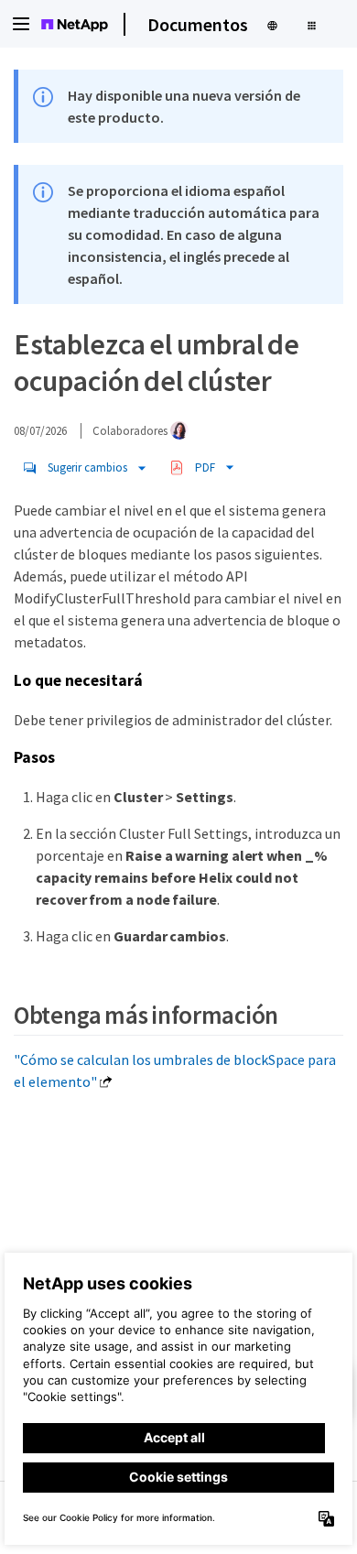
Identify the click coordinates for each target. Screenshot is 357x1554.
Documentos (197, 24)
